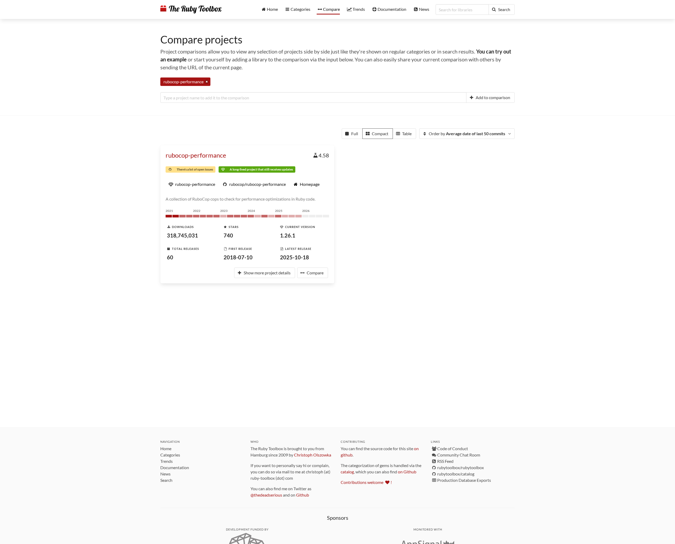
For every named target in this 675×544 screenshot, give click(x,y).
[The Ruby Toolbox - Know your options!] (191, 9)
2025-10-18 (294, 257)
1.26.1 (287, 235)
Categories (170, 454)
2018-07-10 (238, 257)
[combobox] (313, 97)
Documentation (174, 467)
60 (170, 257)
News (165, 473)
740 (228, 235)
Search (166, 480)
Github (302, 494)
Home (165, 448)
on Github (407, 471)
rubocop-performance (196, 155)
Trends (166, 461)
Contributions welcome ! (366, 482)
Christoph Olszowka (312, 454)
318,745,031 (182, 235)
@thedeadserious (266, 494)
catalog (347, 471)
